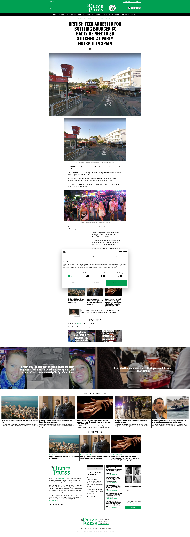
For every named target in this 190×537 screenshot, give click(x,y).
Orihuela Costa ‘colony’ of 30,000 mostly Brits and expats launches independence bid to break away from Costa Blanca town (113, 503)
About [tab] (117, 257)
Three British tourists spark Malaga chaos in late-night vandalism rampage (131, 421)
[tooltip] (129, 8)
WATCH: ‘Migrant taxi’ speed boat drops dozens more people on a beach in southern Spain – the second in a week (114, 495)
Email (127, 491)
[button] (101, 468)
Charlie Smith (97, 49)
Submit (133, 507)
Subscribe (127, 1)
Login (136, 1)
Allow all (116, 283)
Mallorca (101, 18)
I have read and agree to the (134, 502)
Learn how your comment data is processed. (107, 327)
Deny (73, 283)
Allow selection (95, 283)
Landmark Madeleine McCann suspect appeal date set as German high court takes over (95, 301)
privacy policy (133, 503)
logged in (79, 323)
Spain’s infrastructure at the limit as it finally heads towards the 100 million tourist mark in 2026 (113, 487)
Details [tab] (95, 257)
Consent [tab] (73, 257)
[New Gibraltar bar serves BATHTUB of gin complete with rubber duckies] (108, 336)
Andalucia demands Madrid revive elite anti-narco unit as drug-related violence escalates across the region (169, 421)
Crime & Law (91, 18)
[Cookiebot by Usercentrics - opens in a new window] (120, 252)
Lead (96, 18)
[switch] (87, 276)
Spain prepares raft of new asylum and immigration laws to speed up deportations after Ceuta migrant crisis (113, 479)
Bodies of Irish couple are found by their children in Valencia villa (76, 300)
